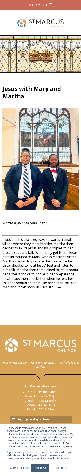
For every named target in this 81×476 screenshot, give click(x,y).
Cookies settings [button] (19, 467)
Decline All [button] (61, 467)
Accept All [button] (40, 467)
